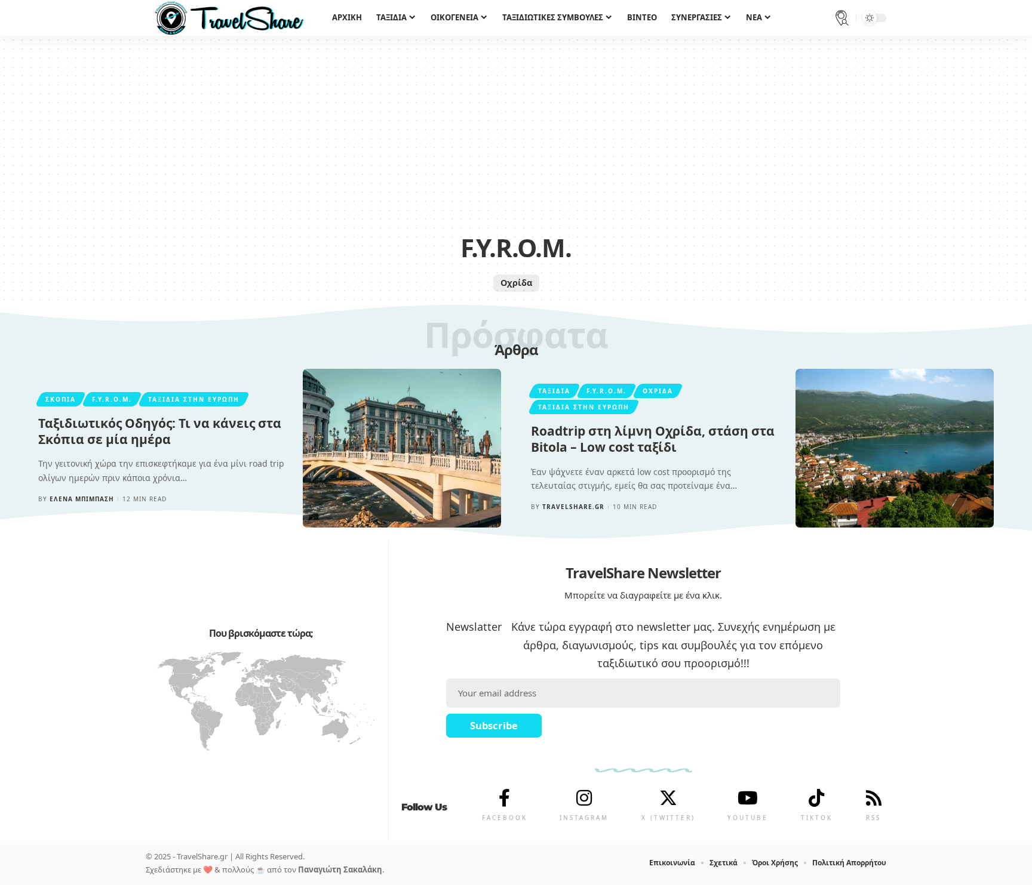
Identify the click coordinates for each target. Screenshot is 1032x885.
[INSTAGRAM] (584, 798)
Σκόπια (60, 399)
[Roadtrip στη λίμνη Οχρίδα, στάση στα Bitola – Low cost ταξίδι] (895, 448)
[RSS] (874, 798)
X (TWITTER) (668, 817)
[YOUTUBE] (748, 798)
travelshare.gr (573, 506)
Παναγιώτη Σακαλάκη (340, 869)
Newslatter (474, 626)
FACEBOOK (504, 817)
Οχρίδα (516, 282)
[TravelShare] (229, 18)
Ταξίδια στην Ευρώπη (193, 399)
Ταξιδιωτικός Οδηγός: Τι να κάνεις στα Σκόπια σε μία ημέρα (159, 431)
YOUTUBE (747, 817)
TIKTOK (817, 817)
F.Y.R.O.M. (112, 399)
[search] (842, 18)
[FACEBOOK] (505, 798)
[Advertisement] (516, 137)
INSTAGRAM (584, 817)
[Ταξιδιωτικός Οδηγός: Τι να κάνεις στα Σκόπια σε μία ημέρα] (402, 448)
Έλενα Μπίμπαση (82, 499)
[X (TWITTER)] (668, 798)
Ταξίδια (554, 391)
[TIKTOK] (816, 798)
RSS (873, 817)
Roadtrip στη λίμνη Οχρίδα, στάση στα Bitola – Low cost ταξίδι (653, 439)
